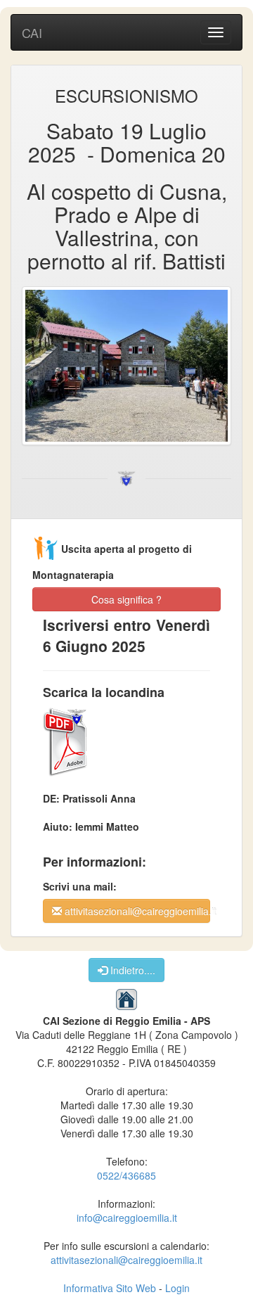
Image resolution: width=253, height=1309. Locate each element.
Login (177, 1288)
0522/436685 (126, 1175)
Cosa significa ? (126, 599)
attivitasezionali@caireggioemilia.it (136, 911)
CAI (32, 32)
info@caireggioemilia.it (127, 1218)
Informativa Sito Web (109, 1288)
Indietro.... (131, 970)
